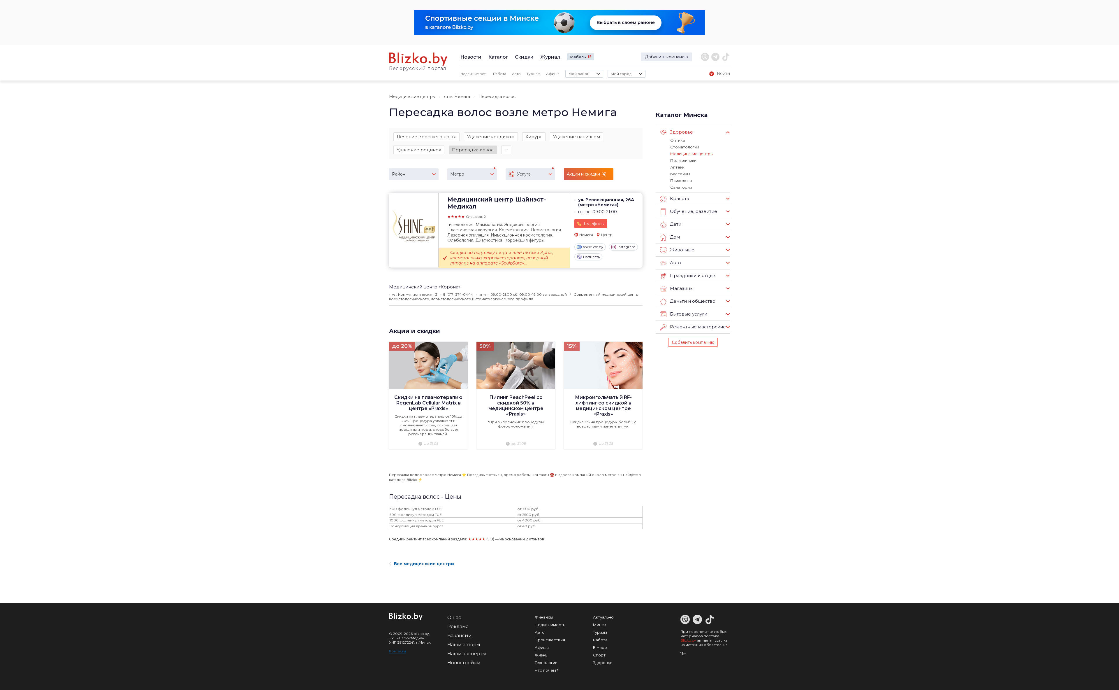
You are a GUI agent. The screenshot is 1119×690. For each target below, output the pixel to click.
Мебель (578, 57)
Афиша (553, 73)
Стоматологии (684, 147)
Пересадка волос (473, 150)
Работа (499, 73)
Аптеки (677, 167)
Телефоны (593, 223)
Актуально (603, 617)
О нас (454, 617)
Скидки (524, 57)
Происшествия (550, 640)
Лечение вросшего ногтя (426, 136)
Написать (591, 257)
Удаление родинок (419, 150)
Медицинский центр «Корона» (424, 287)
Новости (470, 57)
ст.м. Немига (457, 96)
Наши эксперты (466, 653)
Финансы (544, 617)
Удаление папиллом (576, 136)
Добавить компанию (666, 56)
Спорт (599, 655)
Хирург (533, 136)
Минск (599, 624)
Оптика (677, 140)
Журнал (550, 57)
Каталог (498, 57)
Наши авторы (463, 644)
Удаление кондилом (491, 136)
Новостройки (464, 663)
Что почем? (546, 670)
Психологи (681, 180)
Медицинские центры (412, 96)
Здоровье (603, 662)
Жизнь (541, 655)
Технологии (546, 662)
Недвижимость (473, 73)
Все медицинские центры (424, 563)
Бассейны (680, 173)
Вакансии (459, 635)
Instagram (626, 247)
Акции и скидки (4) (586, 174)
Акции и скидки (414, 331)
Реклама (458, 626)
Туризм (533, 73)
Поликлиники (683, 160)
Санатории (681, 187)
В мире (600, 647)
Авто (516, 73)
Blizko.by (688, 640)
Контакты (397, 651)
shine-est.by (593, 247)
